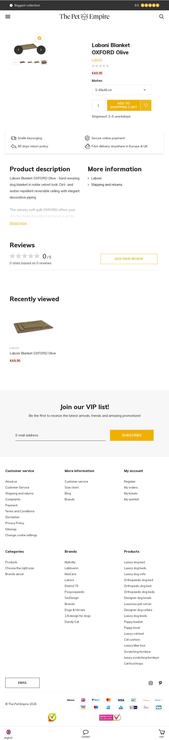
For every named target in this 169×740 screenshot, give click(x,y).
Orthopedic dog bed (137, 586)
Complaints (12, 499)
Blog (68, 493)
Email (22, 682)
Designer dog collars (138, 610)
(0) (112, 66)
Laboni (97, 60)
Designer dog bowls (137, 598)
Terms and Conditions (20, 511)
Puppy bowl (132, 627)
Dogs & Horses (75, 610)
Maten (97, 80)
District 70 (71, 586)
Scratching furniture (137, 651)
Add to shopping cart (123, 105)
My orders (131, 487)
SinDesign (72, 598)
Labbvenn (71, 568)
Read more (18, 223)
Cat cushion (132, 639)
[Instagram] (151, 683)
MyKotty (70, 562)
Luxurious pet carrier (138, 604)
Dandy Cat (72, 621)
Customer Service (17, 487)
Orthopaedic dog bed (138, 580)
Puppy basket (133, 621)
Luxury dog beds (135, 568)
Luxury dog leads (135, 616)
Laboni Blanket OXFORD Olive (33, 353)
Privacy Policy (14, 523)
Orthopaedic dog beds (139, 592)
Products (11, 562)
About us (11, 481)
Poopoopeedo (74, 592)
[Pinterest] (160, 683)
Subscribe (131, 435)
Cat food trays (133, 663)
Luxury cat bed (134, 633)
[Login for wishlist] (145, 105)
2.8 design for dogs (78, 616)
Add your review (129, 259)
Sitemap (11, 529)
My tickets (131, 493)
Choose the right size (19, 568)
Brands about (14, 574)
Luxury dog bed (134, 562)
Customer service (76, 481)
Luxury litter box (134, 645)
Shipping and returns (106, 184)
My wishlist (131, 499)
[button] (8, 16)
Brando (70, 604)
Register (130, 481)
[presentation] (18, 50)
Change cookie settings (21, 535)
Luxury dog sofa (134, 574)
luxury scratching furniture (141, 657)
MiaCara (70, 574)
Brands (70, 499)
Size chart (72, 487)
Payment (11, 505)
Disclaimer (12, 517)
